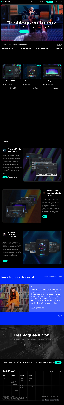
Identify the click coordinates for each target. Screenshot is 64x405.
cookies (16, 361)
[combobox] (53, 1)
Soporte (43, 1)
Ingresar (57, 1)
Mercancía (25, 1)
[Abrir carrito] (62, 2)
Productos (13, 1)
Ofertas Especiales (31, 1)
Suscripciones (19, 1)
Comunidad (39, 1)
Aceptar (58, 362)
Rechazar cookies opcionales (45, 362)
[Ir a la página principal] (5, 1)
